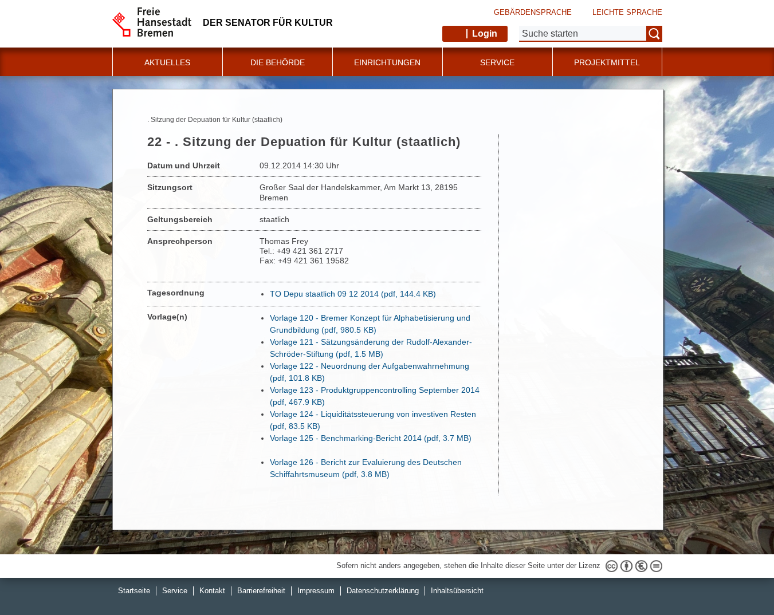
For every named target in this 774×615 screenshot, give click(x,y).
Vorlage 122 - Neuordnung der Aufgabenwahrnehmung (369, 372)
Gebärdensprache (533, 12)
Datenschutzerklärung (383, 590)
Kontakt (212, 590)
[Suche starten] (654, 34)
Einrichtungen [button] (387, 62)
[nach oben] (738, 579)
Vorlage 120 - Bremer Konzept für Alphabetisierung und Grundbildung (370, 323)
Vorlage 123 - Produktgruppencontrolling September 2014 (375, 396)
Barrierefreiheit (261, 590)
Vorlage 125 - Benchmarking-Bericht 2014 (371, 438)
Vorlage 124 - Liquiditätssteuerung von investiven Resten (373, 420)
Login (484, 33)
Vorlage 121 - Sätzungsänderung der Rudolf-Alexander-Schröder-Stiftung (371, 347)
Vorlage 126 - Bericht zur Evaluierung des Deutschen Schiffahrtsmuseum (366, 468)
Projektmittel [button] (607, 62)
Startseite (134, 590)
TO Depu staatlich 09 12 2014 (353, 293)
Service (174, 590)
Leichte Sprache (627, 12)
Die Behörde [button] (277, 62)
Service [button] (497, 62)
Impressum (316, 590)
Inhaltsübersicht (457, 590)
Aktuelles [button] (167, 62)
